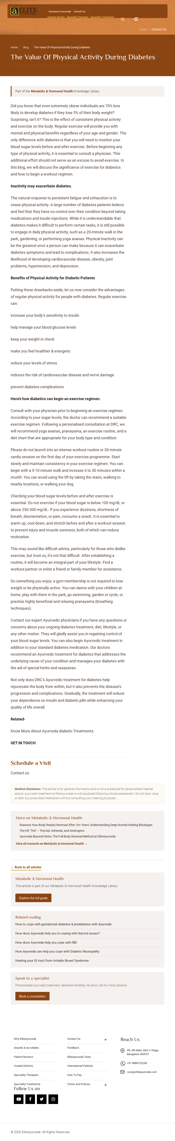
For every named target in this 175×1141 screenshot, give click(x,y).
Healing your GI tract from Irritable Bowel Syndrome (52, 961)
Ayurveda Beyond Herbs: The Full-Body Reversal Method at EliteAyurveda (68, 836)
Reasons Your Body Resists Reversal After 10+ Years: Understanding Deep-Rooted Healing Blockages (86, 825)
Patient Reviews (23, 1056)
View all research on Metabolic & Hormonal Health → (52, 843)
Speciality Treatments (102, 17)
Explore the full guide (33, 898)
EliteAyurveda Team (79, 1056)
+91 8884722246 (137, 1063)
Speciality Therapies (78, 17)
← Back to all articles (26, 867)
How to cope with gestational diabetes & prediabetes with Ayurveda (63, 924)
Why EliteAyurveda (25, 1038)
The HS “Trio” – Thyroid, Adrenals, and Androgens (52, 830)
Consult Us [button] (79, 11)
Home (143, 29)
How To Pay (74, 1075)
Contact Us (159, 29)
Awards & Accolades (26, 1047)
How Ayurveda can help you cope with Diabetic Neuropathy (57, 951)
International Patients (80, 1065)
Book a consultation (32, 996)
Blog (26, 47)
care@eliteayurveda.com (142, 1072)
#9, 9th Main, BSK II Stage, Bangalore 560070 (143, 1052)
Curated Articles (56, 17)
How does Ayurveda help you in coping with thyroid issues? (57, 933)
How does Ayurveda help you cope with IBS (46, 942)
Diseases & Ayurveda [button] (60, 11)
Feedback (73, 1047)
